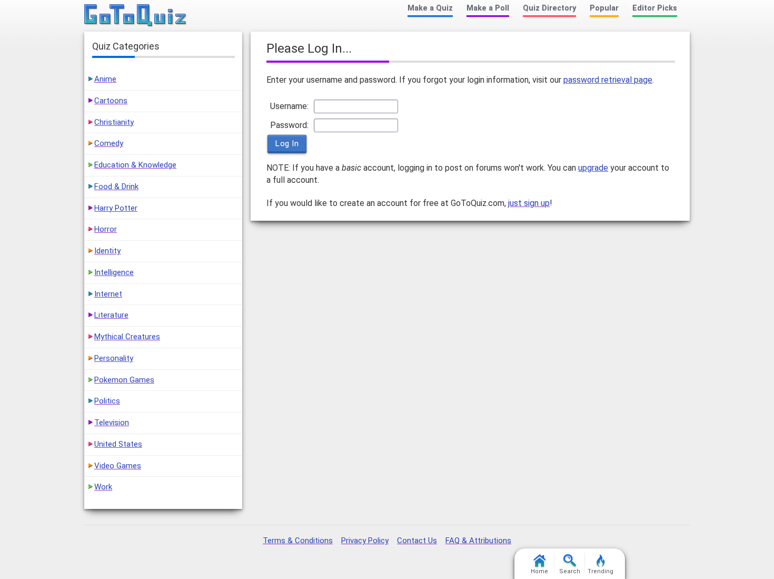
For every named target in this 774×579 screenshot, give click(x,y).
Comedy (108, 143)
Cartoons (110, 100)
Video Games (117, 465)
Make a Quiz (430, 8)
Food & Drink (116, 186)
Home (539, 571)
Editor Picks (654, 8)
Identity (107, 251)
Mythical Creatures (127, 336)
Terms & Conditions (298, 540)
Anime (105, 79)
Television (111, 422)
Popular (604, 8)
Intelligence (114, 272)
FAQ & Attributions (478, 540)
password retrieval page (607, 80)
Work (103, 487)
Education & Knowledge (135, 165)
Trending (600, 571)
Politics (107, 401)
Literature (111, 315)
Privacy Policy (365, 540)
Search (569, 571)
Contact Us (417, 540)
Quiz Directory (549, 8)
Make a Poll (488, 8)
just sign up (529, 203)
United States (118, 444)
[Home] (135, 15)
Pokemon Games (124, 380)
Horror (105, 229)
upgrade (593, 168)
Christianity (114, 122)
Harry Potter (115, 208)
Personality (113, 358)
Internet (108, 294)
